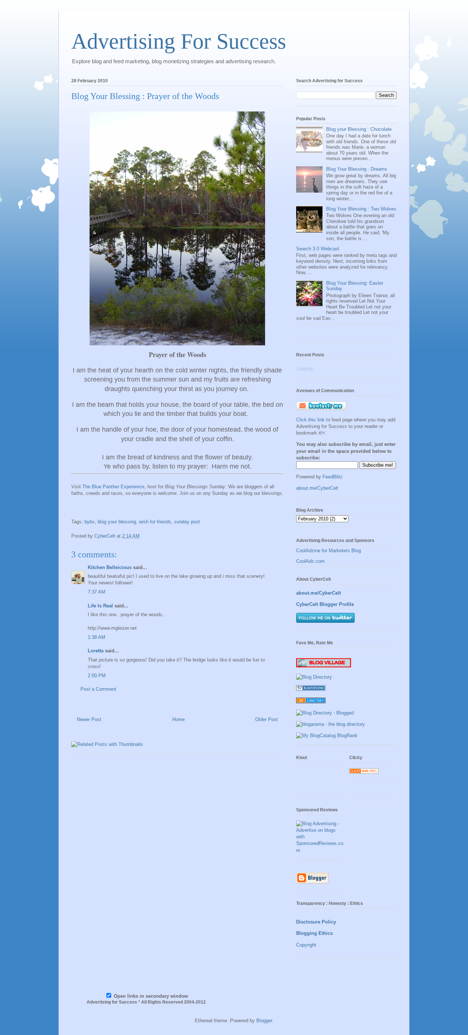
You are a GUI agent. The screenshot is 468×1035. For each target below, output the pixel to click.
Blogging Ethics (314, 933)
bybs (89, 521)
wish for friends (155, 521)
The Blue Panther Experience (113, 486)
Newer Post (89, 719)
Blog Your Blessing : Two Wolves (361, 209)
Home (178, 719)
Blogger (264, 1020)
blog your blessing (117, 521)
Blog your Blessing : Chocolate (359, 129)
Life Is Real (100, 606)
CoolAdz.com (310, 561)
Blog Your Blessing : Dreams (356, 169)
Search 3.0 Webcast (317, 248)
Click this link (311, 419)
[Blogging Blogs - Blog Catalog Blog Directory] (327, 735)
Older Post (266, 719)
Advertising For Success (178, 41)
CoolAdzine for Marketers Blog (328, 550)
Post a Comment (98, 689)
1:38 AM (96, 637)
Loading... (306, 368)
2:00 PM (97, 675)
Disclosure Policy (316, 922)
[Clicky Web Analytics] (363, 772)
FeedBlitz (332, 476)
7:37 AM (96, 592)
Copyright (306, 945)
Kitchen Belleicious (110, 567)
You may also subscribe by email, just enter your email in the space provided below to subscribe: (346, 450)
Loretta (95, 650)
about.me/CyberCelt (317, 488)
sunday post (187, 521)
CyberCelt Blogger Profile (325, 604)
